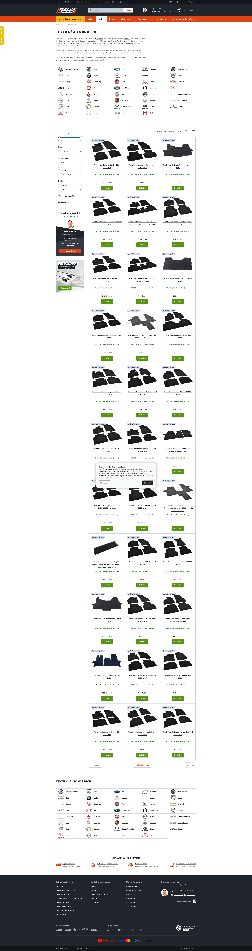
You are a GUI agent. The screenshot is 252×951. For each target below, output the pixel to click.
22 (193, 765)
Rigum (71, 189)
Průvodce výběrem (118, 2)
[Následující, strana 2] (187, 765)
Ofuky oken (131, 894)
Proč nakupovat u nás (100, 894)
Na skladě (71, 151)
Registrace (192, 2)
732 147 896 (155, 11)
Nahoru (96, 765)
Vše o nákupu (96, 2)
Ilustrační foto (71, 170)
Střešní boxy (131, 902)
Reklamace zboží (63, 902)
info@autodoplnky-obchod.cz (68, 60)
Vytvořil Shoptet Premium (188, 948)
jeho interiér (99, 39)
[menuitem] (70, 19)
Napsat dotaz (70, 251)
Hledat (128, 10)
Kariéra (94, 898)
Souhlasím (148, 483)
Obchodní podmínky (64, 906)
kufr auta (127, 39)
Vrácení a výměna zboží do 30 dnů (69, 898)
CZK (170, 2)
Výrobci (95, 902)
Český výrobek (71, 174)
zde (118, 478)
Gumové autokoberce (134, 890)
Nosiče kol (131, 898)
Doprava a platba (83, 2)
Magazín (107, 2)
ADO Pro (71, 185)
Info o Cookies (62, 914)
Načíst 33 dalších (142, 765)
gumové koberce (129, 41)
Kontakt (59, 2)
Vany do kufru (132, 886)
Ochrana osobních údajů (65, 910)
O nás (94, 890)
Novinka (71, 166)
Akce (71, 163)
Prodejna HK (69, 2)
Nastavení (104, 483)
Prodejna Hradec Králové (66, 890)
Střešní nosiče (132, 906)
